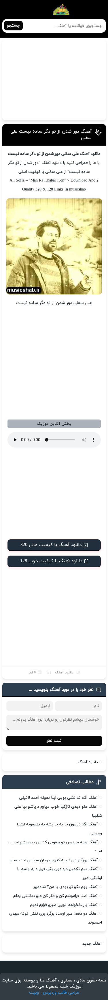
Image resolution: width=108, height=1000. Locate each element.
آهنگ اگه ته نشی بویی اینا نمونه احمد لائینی (58, 798)
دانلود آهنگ (64, 672)
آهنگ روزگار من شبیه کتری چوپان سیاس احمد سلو (54, 860)
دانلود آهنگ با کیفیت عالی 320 (51, 545)
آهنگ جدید (92, 943)
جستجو (13, 25)
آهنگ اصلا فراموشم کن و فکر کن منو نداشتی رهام (55, 896)
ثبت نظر (54, 741)
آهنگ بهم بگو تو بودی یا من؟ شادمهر (65, 887)
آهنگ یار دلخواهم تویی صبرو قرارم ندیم (64, 905)
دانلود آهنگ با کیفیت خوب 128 (51, 561)
